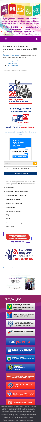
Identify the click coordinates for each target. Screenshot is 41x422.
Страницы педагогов (13, 199)
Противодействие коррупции (16, 195)
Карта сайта (10, 227)
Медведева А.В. (12, 61)
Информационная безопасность (17, 191)
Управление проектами (14, 203)
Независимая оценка (13, 211)
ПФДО (8, 215)
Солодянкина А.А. (13, 65)
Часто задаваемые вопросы (15, 223)
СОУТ (8, 219)
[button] (5, 39)
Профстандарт (11, 207)
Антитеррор (10, 187)
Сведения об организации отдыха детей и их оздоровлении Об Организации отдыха (20, 183)
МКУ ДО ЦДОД (13, 299)
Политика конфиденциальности (13, 268)
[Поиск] (35, 163)
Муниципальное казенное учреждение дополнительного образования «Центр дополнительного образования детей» (20, 21)
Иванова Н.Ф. (12, 63)
